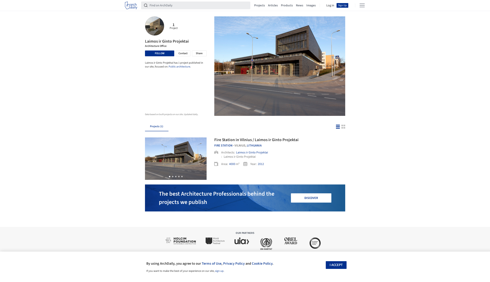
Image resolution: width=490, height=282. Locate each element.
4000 (232, 164)
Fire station (223, 145)
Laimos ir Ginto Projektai (252, 152)
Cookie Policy (262, 263)
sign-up (219, 271)
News (299, 5)
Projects (259, 5)
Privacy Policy (234, 263)
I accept (336, 265)
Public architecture (179, 67)
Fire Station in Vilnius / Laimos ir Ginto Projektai (256, 140)
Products (287, 5)
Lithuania (254, 145)
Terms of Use (211, 263)
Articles (273, 5)
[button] (169, 176)
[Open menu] (362, 5)
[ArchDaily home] (131, 5)
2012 (261, 164)
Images (311, 5)
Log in (330, 5)
